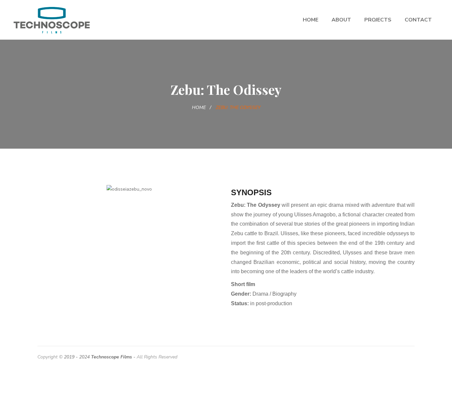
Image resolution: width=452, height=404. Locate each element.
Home (310, 19)
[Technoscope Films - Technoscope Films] (52, 20)
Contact (418, 19)
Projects (377, 19)
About (341, 19)
